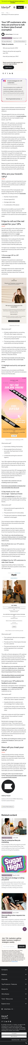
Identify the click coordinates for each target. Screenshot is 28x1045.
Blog (7, 12)
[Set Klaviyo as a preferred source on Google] (12, 73)
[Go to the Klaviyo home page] (5, 7)
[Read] (14, 826)
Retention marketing (7, 38)
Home (2, 12)
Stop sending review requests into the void (13, 916)
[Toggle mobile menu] (26, 7)
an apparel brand (9, 496)
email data (23, 193)
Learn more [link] (8, 67)
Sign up (20, 7)
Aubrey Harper (9, 34)
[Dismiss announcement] (26, 1)
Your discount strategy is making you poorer (12, 879)
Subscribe (22, 946)
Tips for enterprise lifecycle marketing (10, 841)
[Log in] (14, 7)
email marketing (21, 116)
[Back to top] (24, 929)
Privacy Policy (15, 961)
